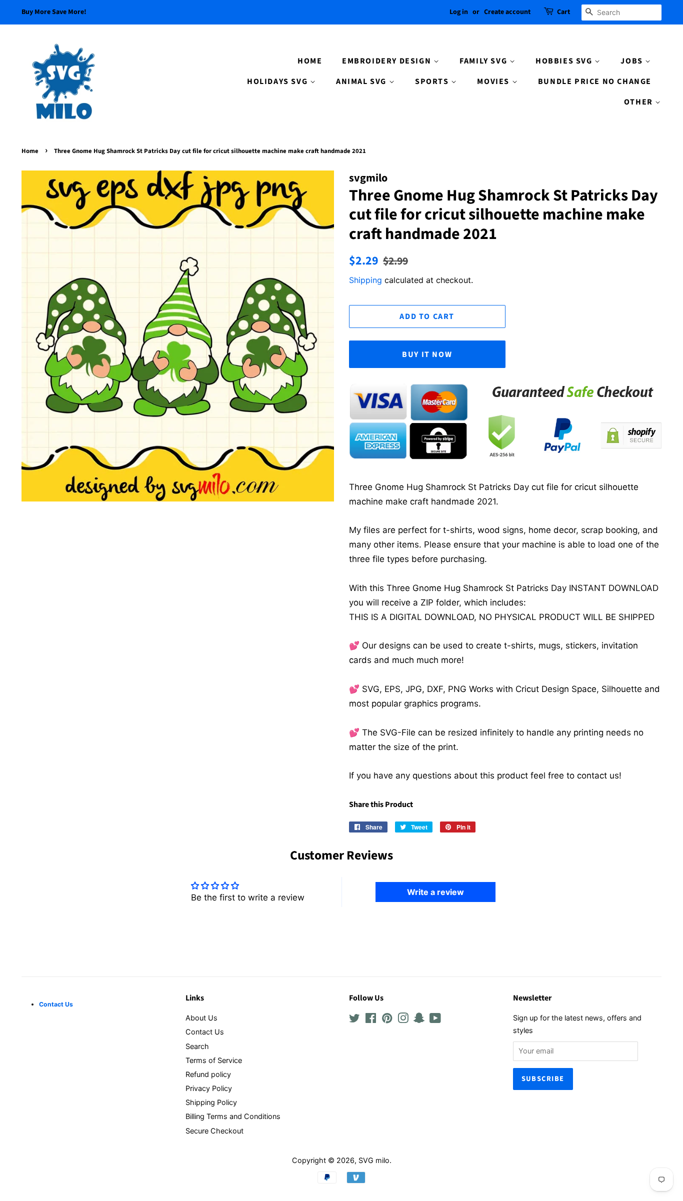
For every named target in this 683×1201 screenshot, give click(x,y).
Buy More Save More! (54, 12)
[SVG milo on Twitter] (354, 1020)
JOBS (632, 61)
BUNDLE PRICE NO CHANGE (595, 81)
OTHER (640, 102)
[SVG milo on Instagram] (403, 1020)
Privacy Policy (209, 1088)
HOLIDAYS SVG (278, 81)
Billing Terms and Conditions (233, 1116)
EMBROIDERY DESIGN (388, 61)
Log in (459, 12)
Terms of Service (214, 1060)
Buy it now (427, 354)
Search (197, 1046)
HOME (310, 61)
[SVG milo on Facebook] (370, 1020)
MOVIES (494, 81)
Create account (507, 12)
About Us (202, 1018)
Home (30, 151)
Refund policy (208, 1074)
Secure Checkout (215, 1130)
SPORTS (433, 81)
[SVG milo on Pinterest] (387, 1020)
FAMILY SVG (485, 61)
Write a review (435, 892)
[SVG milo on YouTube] (435, 1020)
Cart (563, 12)
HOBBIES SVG (565, 61)
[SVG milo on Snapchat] (419, 1020)
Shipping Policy (211, 1102)
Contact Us (205, 1032)
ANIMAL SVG (362, 81)
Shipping (365, 280)
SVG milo (374, 1160)
